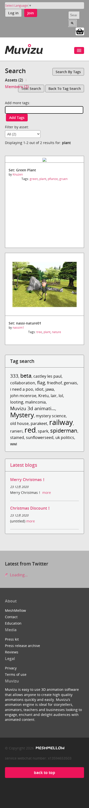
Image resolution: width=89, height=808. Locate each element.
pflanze (53, 179)
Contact (11, 616)
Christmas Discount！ (30, 508)
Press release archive (22, 645)
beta (25, 375)
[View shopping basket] (80, 31)
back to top (44, 772)
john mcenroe (23, 395)
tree (39, 332)
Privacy (11, 668)
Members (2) (17, 86)
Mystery (22, 415)
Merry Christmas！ (28, 479)
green (34, 179)
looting (16, 402)
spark (43, 431)
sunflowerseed (39, 437)
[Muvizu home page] (24, 48)
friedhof (54, 383)
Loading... (18, 575)
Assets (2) (14, 80)
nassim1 (18, 327)
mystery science (51, 416)
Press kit (12, 639)
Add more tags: (17, 102)
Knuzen (18, 174)
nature (56, 332)
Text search (31, 88)
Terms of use (15, 674)
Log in (13, 13)
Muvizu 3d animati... (32, 408)
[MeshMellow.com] (49, 748)
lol (61, 395)
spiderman (63, 430)
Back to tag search (64, 88)
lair (54, 395)
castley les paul (47, 376)
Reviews (11, 652)
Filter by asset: (17, 127)
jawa (49, 389)
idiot (39, 389)
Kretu (43, 395)
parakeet (39, 423)
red (30, 430)
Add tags (16, 117)
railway (61, 422)
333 (14, 375)
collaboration (22, 383)
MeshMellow (15, 610)
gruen (63, 179)
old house (19, 423)
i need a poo (21, 389)
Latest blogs (23, 465)
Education (13, 623)
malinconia (35, 402)
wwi (13, 444)
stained (17, 437)
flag (41, 382)
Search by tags (68, 71)
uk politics (64, 437)
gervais (70, 383)
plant (42, 179)
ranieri (16, 431)
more (46, 492)
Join (30, 13)
